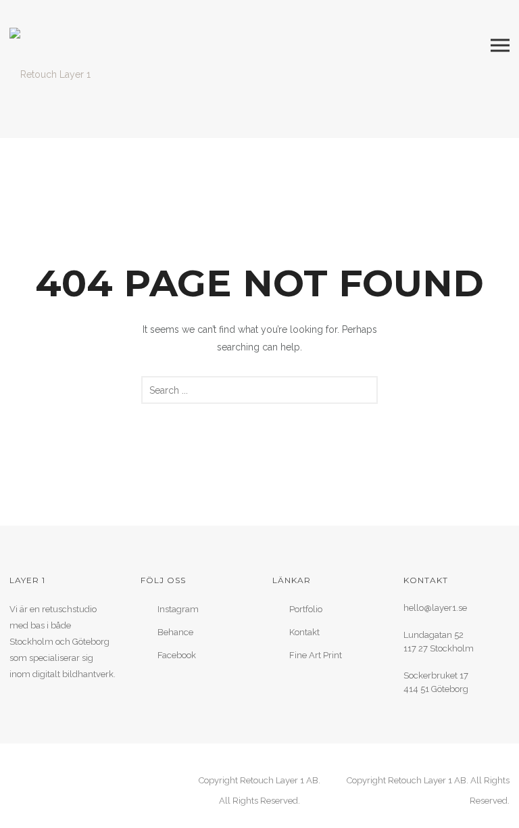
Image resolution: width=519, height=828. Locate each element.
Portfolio (305, 609)
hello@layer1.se (435, 608)
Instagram (178, 609)
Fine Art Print (315, 655)
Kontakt (304, 632)
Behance (175, 632)
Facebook (176, 655)
